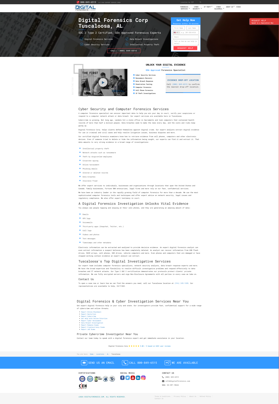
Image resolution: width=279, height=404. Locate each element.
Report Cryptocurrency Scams (93, 327)
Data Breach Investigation (92, 323)
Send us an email (101, 362)
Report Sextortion (88, 314)
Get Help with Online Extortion (94, 318)
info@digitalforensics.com (177, 381)
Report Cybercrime (88, 316)
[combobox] (176, 32)
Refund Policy (205, 396)
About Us (192, 396)
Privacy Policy (180, 396)
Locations (100, 354)
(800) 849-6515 (179, 84)
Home (91, 354)
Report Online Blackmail (91, 312)
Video (238, 7)
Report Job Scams (88, 329)
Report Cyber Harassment (91, 321)
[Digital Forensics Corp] (85, 7)
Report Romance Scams (90, 325)
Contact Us (159, 398)
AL (108, 354)
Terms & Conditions (162, 396)
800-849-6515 (88, 2)
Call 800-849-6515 (143, 362)
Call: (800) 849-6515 (124, 50)
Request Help (185, 48)
